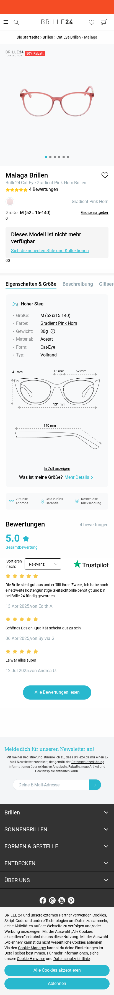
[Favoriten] (92, 22)
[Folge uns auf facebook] (43, 900)
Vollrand (48, 355)
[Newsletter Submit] (95, 784)
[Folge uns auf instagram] (52, 900)
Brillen (80, 182)
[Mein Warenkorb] (104, 22)
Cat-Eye (28, 182)
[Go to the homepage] (57, 22)
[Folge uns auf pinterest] (71, 900)
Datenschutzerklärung (87, 762)
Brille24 (13, 182)
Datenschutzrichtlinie (71, 958)
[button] (104, 175)
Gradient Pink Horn (55, 182)
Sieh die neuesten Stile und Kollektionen (50, 250)
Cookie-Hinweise (31, 958)
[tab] (57, 812)
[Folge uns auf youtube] (61, 900)
